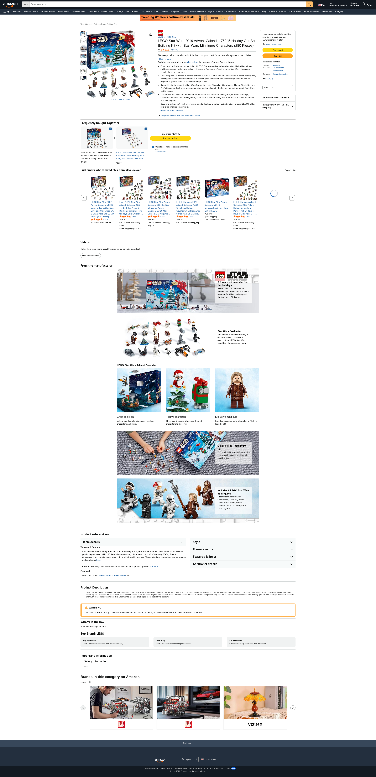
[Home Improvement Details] (258, 11)
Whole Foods (107, 11)
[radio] (84, 34)
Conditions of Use (151, 768)
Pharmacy (327, 11)
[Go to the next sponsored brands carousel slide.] (293, 708)
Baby (264, 11)
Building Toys (99, 24)
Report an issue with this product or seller (180, 115)
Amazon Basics (47, 11)
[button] (6, 12)
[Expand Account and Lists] (346, 5)
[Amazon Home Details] (205, 11)
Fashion (164, 11)
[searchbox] (168, 4)
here (98, 560)
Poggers (276, 65)
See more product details (171, 110)
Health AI (17, 11)
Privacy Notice (166, 768)
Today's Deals (122, 11)
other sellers (192, 62)
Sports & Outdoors (277, 11)
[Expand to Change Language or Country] (324, 5)
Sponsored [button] (84, 682)
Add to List (269, 87)
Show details (160, 152)
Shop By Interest (311, 11)
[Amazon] (10, 4)
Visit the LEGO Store (167, 37)
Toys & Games (86, 24)
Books (135, 11)
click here (153, 566)
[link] (132, 138)
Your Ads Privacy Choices (220, 768)
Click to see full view (120, 99)
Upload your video (90, 255)
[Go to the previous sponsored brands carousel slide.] (83, 708)
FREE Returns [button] (165, 59)
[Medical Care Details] (37, 11)
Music (184, 11)
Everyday (339, 11)
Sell (156, 11)
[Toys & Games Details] (222, 11)
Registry (175, 11)
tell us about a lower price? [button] (113, 575)
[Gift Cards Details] (151, 11)
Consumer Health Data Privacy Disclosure (191, 768)
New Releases (78, 11)
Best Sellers (63, 11)
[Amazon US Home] (160, 761)
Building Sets (112, 24)
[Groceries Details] (98, 11)
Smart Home (295, 11)
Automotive (231, 11)
